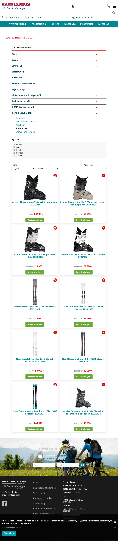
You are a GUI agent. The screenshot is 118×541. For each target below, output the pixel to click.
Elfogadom (9, 533)
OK (82, 465)
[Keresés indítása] (113, 12)
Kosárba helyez (35, 220)
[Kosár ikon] (108, 6)
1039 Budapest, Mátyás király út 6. (23, 17)
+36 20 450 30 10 (84, 17)
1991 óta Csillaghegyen (13, 8)
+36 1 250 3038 (69, 509)
